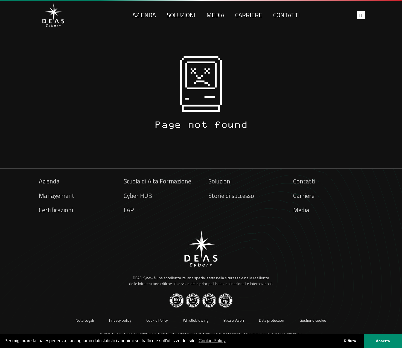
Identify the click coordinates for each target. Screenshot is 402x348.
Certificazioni (56, 210)
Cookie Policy (157, 320)
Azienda (144, 15)
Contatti (286, 15)
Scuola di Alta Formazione (157, 181)
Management (56, 195)
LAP (129, 210)
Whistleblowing (195, 320)
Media (215, 15)
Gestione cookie (312, 320)
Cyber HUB (138, 195)
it (361, 15)
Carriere (248, 15)
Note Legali (85, 320)
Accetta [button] (383, 341)
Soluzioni (181, 15)
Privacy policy (120, 320)
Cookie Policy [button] (212, 340)
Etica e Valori (233, 320)
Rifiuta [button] (350, 341)
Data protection (271, 320)
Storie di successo (231, 195)
